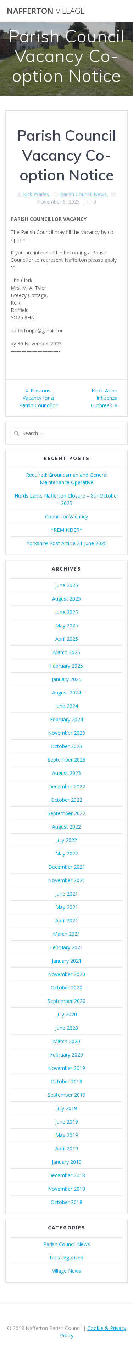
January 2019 (67, 1162)
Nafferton (46, 11)
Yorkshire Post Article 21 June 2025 (67, 543)
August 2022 (66, 826)
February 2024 (66, 719)
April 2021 (66, 920)
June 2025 (66, 612)
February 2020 (66, 1054)
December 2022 (66, 786)
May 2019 (66, 1135)
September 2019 (66, 1094)
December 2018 (66, 1175)
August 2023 (66, 773)
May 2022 (66, 853)
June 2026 (66, 585)
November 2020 (66, 974)
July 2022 (66, 840)
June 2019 (66, 1121)
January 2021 (67, 960)
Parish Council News (83, 194)
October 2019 (66, 1081)
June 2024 (66, 706)
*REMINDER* (66, 529)
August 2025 (66, 598)
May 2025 (66, 625)
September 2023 (66, 759)
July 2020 (66, 1014)
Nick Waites (35, 194)
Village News (66, 1271)
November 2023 (66, 732)
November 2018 (66, 1188)
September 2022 (66, 813)
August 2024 (66, 692)
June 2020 (66, 1027)
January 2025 (67, 679)
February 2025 (66, 665)
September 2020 (66, 1001)
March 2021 (66, 934)
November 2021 (66, 880)
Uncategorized (66, 1257)
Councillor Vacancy (66, 516)
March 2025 (66, 652)
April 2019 (66, 1148)
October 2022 (66, 799)
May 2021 (66, 907)
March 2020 (66, 1041)
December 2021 (66, 866)
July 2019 (66, 1108)
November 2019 (66, 1068)
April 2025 (66, 639)
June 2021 (66, 893)
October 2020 (66, 987)
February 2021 (66, 947)
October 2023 (66, 746)
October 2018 (66, 1202)
